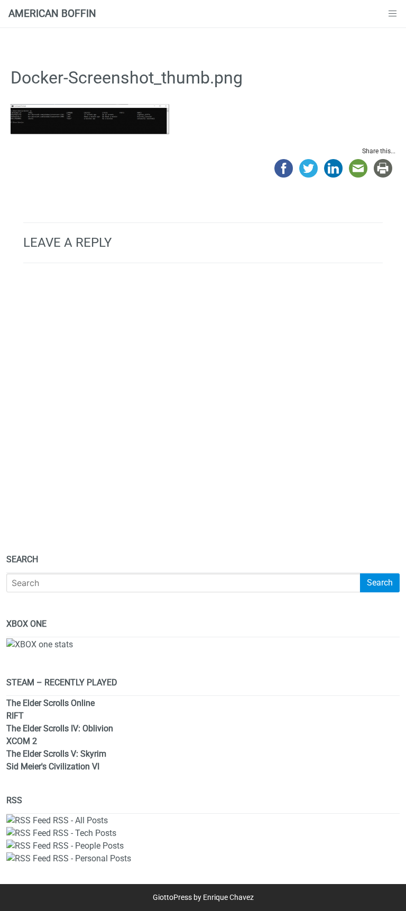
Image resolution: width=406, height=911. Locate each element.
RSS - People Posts (88, 846)
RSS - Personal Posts (92, 858)
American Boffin (52, 13)
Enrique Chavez (228, 897)
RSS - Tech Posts (84, 833)
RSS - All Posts (80, 820)
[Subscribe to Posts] (28, 820)
